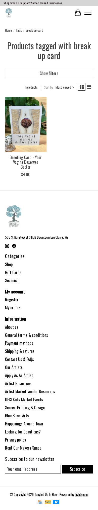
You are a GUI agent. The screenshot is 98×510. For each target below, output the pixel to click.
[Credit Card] (40, 502)
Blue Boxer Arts (17, 416)
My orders (13, 308)
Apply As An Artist (19, 375)
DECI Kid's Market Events (24, 399)
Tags (19, 30)
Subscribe (77, 469)
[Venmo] (56, 502)
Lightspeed (81, 494)
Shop (9, 264)
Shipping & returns (19, 351)
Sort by (48, 87)
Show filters (49, 73)
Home (8, 30)
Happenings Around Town (24, 424)
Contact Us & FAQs (19, 359)
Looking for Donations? (23, 432)
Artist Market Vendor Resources (30, 391)
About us (11, 327)
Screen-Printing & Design (25, 408)
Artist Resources (18, 383)
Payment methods (19, 343)
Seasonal (12, 280)
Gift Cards (13, 272)
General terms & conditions (26, 335)
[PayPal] (48, 502)
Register (12, 300)
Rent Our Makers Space (23, 448)
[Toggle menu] (88, 13)
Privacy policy (15, 440)
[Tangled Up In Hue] (8, 13)
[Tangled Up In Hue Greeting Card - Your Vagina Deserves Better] (25, 124)
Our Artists (14, 367)
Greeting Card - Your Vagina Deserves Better (26, 162)
